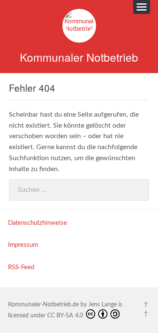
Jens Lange (102, 305)
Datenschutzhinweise (37, 223)
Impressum (23, 245)
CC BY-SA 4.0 (66, 316)
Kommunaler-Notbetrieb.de (43, 305)
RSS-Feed (21, 267)
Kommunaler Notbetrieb (79, 57)
